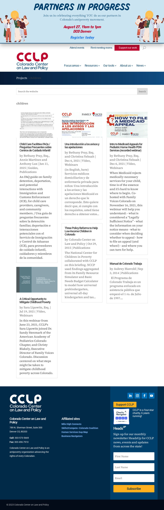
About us (125, 65)
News (140, 65)
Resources (91, 65)
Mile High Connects (71, 424)
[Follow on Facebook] (144, 396)
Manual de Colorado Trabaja (126, 263)
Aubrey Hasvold (125, 269)
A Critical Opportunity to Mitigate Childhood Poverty (35, 300)
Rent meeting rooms (101, 47)
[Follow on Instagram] (137, 396)
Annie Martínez (30, 160)
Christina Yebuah (82, 156)
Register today (82, 37)
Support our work (128, 47)
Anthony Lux (28, 164)
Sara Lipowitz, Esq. (36, 307)
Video (41, 311)
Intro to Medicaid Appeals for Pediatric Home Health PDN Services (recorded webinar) (126, 147)
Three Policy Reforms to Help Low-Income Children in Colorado (81, 231)
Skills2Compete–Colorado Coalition (80, 428)
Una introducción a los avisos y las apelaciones (82, 145)
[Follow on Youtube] (151, 396)
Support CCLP (125, 404)
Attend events (77, 47)
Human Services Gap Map (75, 432)
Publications (28, 172)
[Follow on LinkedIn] (130, 396)
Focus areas (71, 65)
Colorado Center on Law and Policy (80, 242)
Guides (32, 168)
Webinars (26, 315)
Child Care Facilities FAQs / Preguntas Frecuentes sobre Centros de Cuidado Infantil (35, 147)
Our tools (108, 65)
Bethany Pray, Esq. (36, 156)
